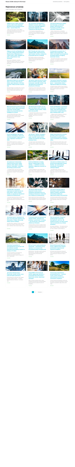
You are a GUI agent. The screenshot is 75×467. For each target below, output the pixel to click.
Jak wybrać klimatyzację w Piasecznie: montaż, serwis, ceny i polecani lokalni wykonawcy (15, 274)
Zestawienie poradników (57, 1)
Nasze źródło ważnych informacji (15, 1)
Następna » (40, 292)
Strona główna (66, 1)
